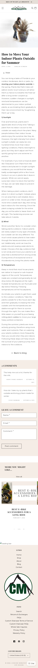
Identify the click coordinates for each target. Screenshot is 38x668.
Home (18, 555)
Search (19, 611)
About (19, 561)
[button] (2, 8)
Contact (19, 567)
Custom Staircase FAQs (19, 624)
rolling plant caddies (10, 317)
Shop (19, 558)
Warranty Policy (19, 633)
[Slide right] (23, 529)
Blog (19, 564)
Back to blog (20, 353)
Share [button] (8, 73)
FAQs (19, 618)
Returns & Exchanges (19, 614)
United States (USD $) (18, 655)
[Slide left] (14, 529)
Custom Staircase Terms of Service (19, 621)
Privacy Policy (18, 630)
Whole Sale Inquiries (19, 627)
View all (19, 477)
